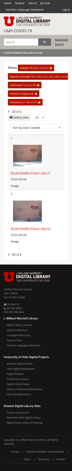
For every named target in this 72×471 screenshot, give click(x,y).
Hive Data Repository (19, 394)
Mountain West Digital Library (24, 417)
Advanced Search (61, 42)
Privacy (15, 451)
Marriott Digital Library (20, 363)
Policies (61, 459)
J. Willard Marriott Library (18, 289)
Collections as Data (17, 379)
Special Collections (17, 330)
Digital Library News (18, 384)
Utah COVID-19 (18, 30)
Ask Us (32, 3)
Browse (20, 3)
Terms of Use (14, 340)
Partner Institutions (18, 412)
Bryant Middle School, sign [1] (30, 173)
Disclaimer (44, 459)
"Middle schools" (35, 67)
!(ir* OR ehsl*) (24, 102)
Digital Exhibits (15, 374)
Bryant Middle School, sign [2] (30, 228)
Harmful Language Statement (25, 9)
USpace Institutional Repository (25, 389)
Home (7, 3)
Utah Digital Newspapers (21, 368)
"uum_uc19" (23, 85)
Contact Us (12, 304)
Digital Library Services (19, 325)
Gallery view (20, 117)
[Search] (44, 42)
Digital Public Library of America (25, 422)
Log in (66, 9)
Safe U (27, 459)
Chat (46, 3)
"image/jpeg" (22, 93)
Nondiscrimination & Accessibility (45, 451)
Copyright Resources (18, 335)
